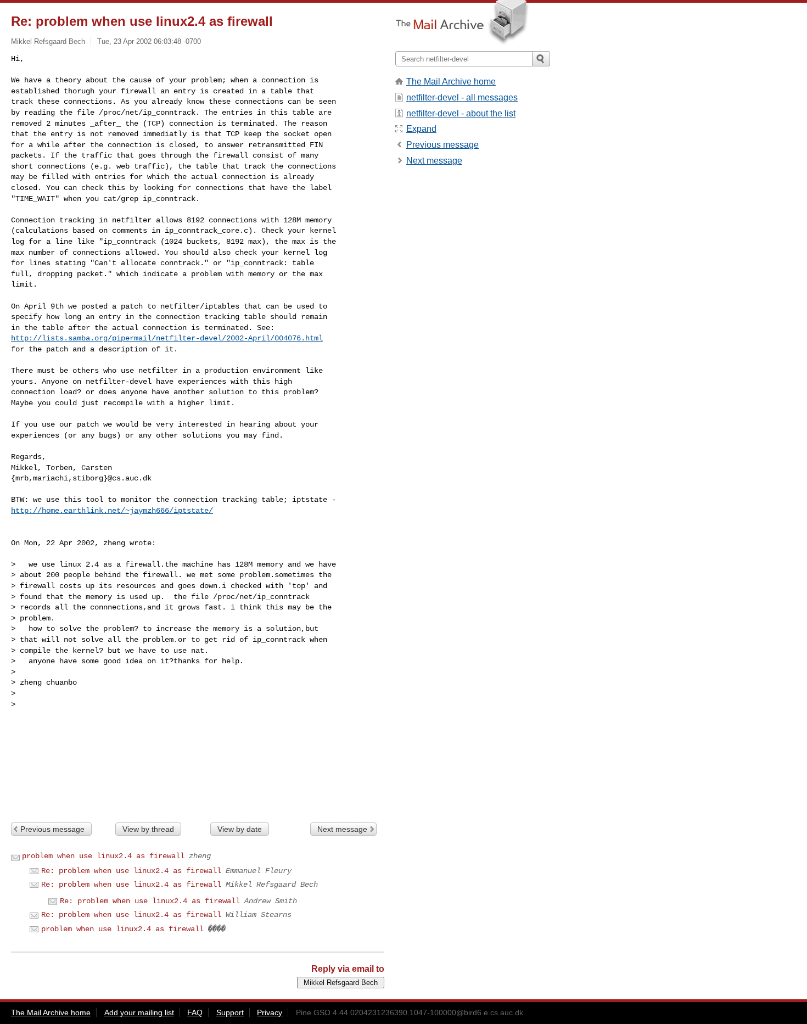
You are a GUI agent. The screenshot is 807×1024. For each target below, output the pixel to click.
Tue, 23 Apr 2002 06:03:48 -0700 (149, 41)
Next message (342, 829)
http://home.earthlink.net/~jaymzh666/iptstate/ (112, 510)
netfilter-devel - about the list (460, 113)
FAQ (195, 1012)
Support (230, 1012)
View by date (239, 829)
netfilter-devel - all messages (462, 97)
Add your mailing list (139, 1012)
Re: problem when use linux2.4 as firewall (131, 870)
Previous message (52, 829)
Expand (421, 128)
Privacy (269, 1012)
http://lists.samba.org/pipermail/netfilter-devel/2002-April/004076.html (167, 338)
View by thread (148, 829)
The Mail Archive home (451, 81)
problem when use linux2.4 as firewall (103, 856)
